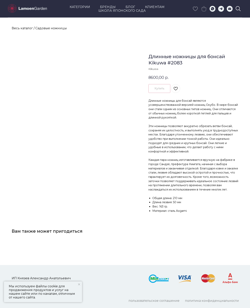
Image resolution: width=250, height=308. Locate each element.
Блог (130, 7)
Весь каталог (22, 28)
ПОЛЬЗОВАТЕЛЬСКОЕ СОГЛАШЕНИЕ (154, 301)
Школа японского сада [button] (122, 10)
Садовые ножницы (51, 28)
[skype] (195, 9)
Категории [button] (80, 7)
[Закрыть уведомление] (79, 284)
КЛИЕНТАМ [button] (155, 7)
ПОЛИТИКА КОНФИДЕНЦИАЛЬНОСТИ (212, 301)
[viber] (238, 9)
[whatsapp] (212, 9)
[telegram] (221, 9)
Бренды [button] (108, 7)
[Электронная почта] (230, 9)
